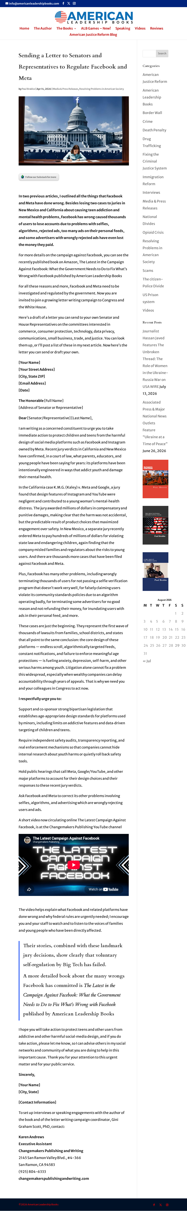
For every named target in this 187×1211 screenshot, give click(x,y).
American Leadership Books (152, 97)
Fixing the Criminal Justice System (155, 161)
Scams (148, 270)
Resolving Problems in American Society (101, 88)
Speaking (122, 28)
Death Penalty (154, 130)
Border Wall (152, 113)
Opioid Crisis (153, 232)
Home (24, 28)
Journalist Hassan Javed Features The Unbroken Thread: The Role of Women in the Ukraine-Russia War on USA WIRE (155, 359)
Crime (148, 121)
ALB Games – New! (96, 28)
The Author (43, 28)
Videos (140, 28)
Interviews (151, 192)
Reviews (156, 28)
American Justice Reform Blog (93, 35)
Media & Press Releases (65, 88)
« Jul (147, 661)
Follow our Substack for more (40, 177)
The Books (64, 28)
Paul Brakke (28, 88)
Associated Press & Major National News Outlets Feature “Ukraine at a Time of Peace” (155, 423)
